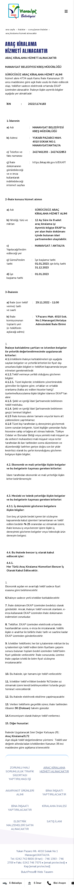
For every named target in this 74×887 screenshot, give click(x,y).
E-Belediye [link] (15, 883)
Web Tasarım (45, 872)
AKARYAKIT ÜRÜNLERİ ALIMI (20, 792)
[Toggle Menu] (66, 11)
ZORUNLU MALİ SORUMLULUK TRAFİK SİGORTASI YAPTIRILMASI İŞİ (20, 773)
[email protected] (54, 862)
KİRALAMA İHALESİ (54, 806)
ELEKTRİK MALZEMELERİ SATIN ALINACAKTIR (19, 825)
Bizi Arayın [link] (59, 883)
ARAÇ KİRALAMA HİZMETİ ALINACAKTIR (54, 769)
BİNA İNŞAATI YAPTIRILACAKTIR (54, 792)
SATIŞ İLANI (54, 821)
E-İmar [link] (37, 883)
